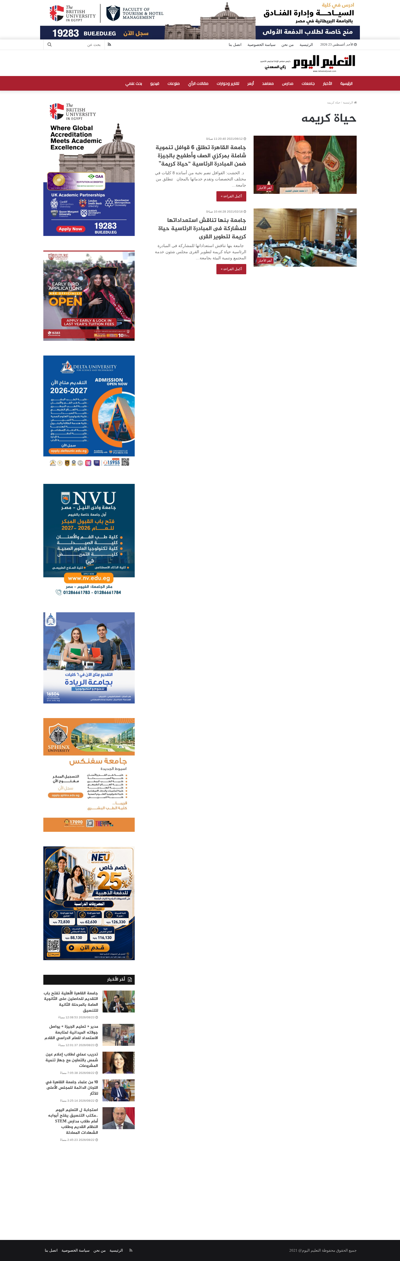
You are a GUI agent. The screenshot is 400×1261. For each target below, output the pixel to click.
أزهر (250, 83)
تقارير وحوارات (228, 83)
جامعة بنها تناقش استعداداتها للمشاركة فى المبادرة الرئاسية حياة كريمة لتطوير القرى (202, 229)
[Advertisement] (200, 1184)
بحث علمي (133, 83)
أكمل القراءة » (231, 196)
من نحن (287, 44)
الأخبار (327, 83)
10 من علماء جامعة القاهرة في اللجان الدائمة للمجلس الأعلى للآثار (71, 1088)
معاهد (268, 83)
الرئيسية (306, 44)
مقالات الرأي (198, 83)
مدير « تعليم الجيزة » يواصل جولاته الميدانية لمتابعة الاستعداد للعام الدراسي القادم (71, 1032)
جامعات (308, 83)
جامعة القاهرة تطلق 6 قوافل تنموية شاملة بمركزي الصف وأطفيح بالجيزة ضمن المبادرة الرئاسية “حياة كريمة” (200, 156)
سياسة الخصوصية (261, 44)
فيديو (154, 83)
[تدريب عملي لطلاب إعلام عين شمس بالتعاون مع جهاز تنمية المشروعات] (118, 1063)
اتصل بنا (235, 44)
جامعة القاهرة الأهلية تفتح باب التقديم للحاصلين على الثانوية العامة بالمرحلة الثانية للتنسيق (71, 1002)
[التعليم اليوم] (307, 63)
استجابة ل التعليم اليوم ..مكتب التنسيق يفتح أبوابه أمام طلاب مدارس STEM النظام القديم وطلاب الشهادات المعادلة (73, 1121)
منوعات (173, 83)
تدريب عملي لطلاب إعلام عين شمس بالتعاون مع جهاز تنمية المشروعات (71, 1060)
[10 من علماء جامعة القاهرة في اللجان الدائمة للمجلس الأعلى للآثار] (118, 1090)
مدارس (287, 83)
